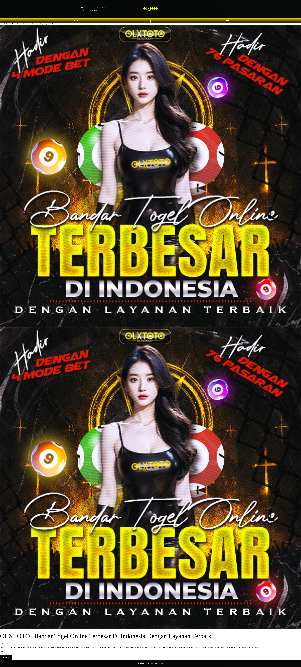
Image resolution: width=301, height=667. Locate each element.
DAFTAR (226, 20)
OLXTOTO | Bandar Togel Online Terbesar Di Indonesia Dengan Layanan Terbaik (29, 24)
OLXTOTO (3, 647)
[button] (6, 657)
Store (1, 24)
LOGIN (75, 20)
